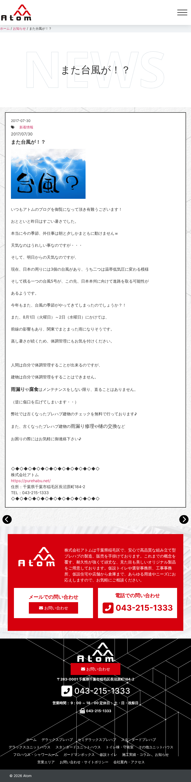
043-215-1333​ (144, 608)
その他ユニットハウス (156, 747)
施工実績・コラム (136, 754)
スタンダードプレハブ (138, 739)
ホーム (31, 739)
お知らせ (162, 754)
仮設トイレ (108, 754)
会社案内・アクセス (129, 762)
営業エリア (46, 762)
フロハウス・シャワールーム (35, 754)
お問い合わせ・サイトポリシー (84, 762)
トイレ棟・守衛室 (120, 747)
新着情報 (26, 127)
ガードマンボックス (79, 754)
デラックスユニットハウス (29, 747)
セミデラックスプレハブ (97, 739)
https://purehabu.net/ (31, 480)
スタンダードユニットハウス (78, 747)
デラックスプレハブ (57, 739)
